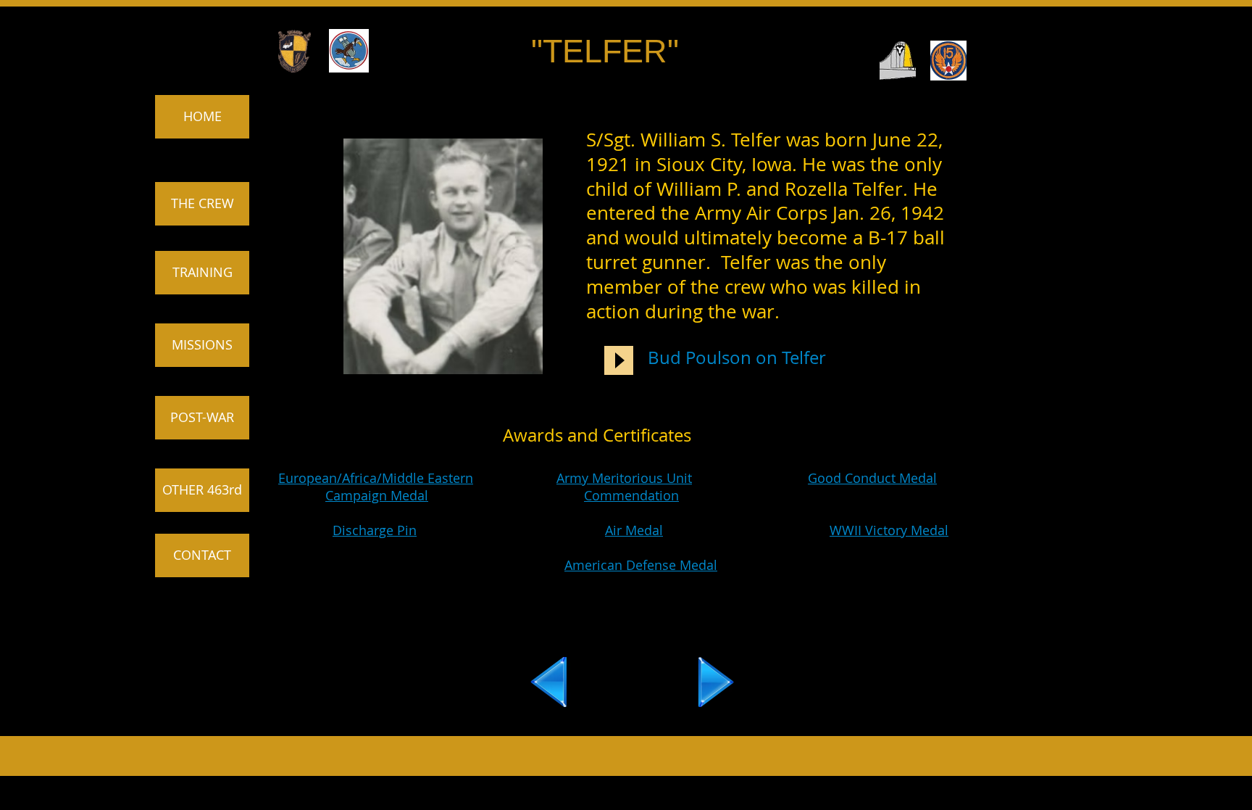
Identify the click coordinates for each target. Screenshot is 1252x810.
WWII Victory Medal (889, 530)
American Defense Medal (640, 565)
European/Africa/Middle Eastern (375, 478)
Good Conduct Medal (872, 478)
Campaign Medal (376, 495)
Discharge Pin (375, 530)
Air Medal (634, 530)
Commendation (631, 495)
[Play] (618, 360)
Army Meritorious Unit (624, 478)
